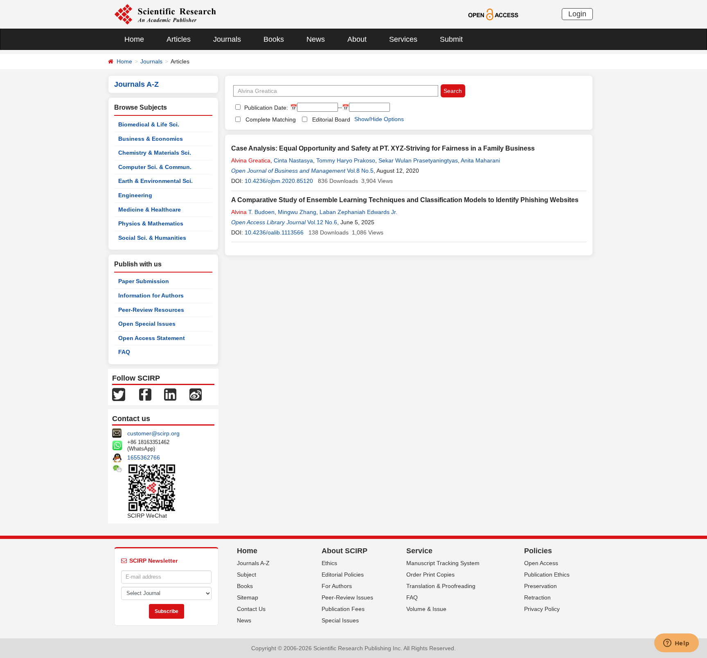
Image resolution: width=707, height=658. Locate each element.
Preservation (540, 586)
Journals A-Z (253, 563)
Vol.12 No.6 (322, 222)
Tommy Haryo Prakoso (345, 160)
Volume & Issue (426, 609)
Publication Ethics (547, 574)
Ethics (329, 563)
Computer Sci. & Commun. (154, 167)
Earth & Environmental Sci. (155, 181)
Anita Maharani (480, 160)
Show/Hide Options (379, 119)
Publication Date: (265, 107)
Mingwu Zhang (297, 212)
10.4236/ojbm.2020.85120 (279, 181)
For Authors (337, 586)
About (357, 39)
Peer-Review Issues (347, 597)
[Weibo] (195, 394)
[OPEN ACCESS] (493, 14)
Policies (538, 551)
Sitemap (247, 597)
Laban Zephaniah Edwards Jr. (358, 212)
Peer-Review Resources (151, 309)
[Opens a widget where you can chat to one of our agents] (676, 643)
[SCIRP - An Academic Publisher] (165, 14)
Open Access (541, 563)
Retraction (537, 597)
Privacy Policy (542, 609)
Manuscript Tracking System (443, 563)
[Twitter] (118, 394)
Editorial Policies (343, 574)
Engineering (135, 195)
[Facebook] (145, 394)
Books (273, 39)
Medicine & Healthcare (149, 209)
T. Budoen (253, 212)
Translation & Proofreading (440, 586)
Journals (227, 39)
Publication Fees (343, 609)
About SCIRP (344, 551)
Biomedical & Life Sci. (148, 124)
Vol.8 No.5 (360, 170)
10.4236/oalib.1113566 (274, 232)
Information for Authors (151, 295)
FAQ (124, 352)
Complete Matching (270, 119)
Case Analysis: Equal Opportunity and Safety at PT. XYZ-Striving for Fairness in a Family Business (383, 148)
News (315, 39)
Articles (179, 39)
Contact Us (251, 609)
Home (134, 39)
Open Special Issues (147, 323)
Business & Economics (150, 138)
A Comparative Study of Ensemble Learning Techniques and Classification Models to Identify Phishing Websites (405, 199)
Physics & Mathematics (150, 223)
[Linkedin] (170, 394)
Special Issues (340, 620)
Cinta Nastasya (293, 160)
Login (577, 14)
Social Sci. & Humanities (152, 237)
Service (419, 551)
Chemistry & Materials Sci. (154, 152)
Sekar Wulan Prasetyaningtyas (418, 160)
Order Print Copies (430, 574)
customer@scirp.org (153, 433)
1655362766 (143, 457)
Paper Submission (143, 281)
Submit (451, 39)
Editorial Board (331, 119)
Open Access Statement (151, 338)
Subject (246, 574)
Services (403, 39)
